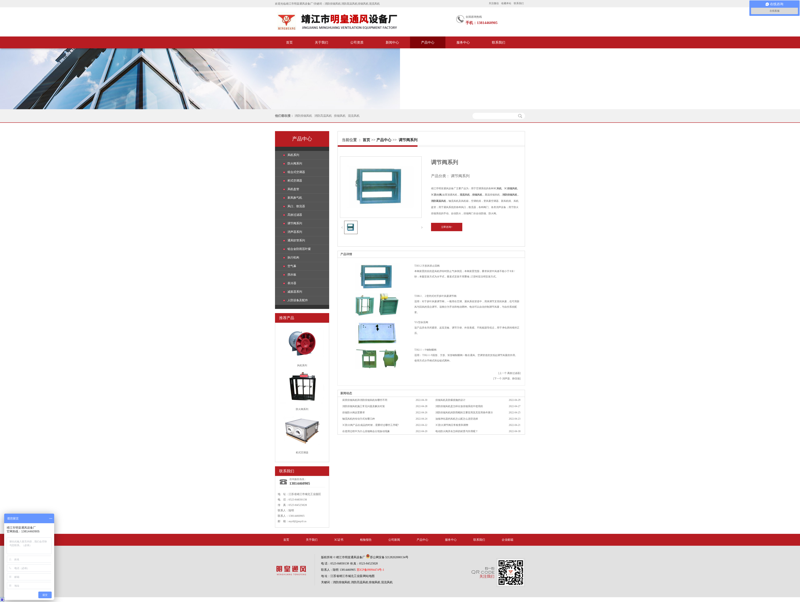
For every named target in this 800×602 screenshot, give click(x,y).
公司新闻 (394, 539)
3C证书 (338, 539)
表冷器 (292, 283)
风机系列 (293, 155)
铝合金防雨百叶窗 (299, 249)
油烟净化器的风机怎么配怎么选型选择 (456, 418)
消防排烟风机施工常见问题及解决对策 (363, 406)
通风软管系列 (296, 240)
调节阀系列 (295, 223)
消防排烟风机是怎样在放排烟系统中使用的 (459, 406)
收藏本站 (506, 3)
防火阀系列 (295, 163)
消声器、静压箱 (511, 378)
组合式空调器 (296, 172)
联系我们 (519, 3)
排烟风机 (363, 3)
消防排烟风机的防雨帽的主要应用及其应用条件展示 (464, 412)
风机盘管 (293, 189)
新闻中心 (392, 42)
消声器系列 (295, 231)
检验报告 (366, 539)
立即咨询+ (446, 227)
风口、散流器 (296, 206)
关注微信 (494, 3)
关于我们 (321, 42)
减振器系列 (295, 291)
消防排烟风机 (333, 3)
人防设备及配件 (298, 300)
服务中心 (463, 42)
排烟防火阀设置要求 (353, 412)
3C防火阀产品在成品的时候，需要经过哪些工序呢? (370, 425)
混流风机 (374, 3)
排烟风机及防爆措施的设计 (450, 400)
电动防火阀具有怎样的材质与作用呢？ (456, 431)
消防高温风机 (349, 3)
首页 (289, 42)
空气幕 (292, 266)
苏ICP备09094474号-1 (370, 569)
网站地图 (369, 576)
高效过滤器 (295, 214)
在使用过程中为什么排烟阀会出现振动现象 (366, 431)
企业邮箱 (507, 539)
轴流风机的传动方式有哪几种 (358, 418)
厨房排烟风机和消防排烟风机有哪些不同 (364, 400)
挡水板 (292, 274)
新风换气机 (295, 197)
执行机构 (293, 257)
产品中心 (427, 42)
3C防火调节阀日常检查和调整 (451, 425)
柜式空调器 (295, 180)
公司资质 (357, 42)
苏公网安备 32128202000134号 (389, 557)
